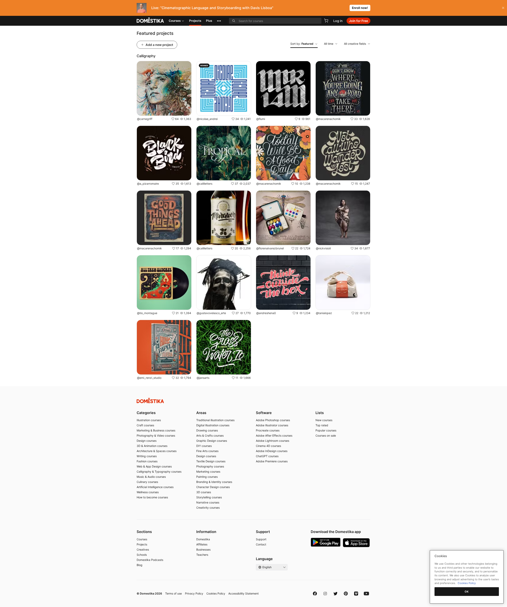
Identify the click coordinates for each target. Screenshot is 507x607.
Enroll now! (360, 8)
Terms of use (173, 593)
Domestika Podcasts (150, 559)
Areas (201, 413)
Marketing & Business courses (156, 430)
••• (219, 21)
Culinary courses (147, 482)
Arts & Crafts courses (210, 435)
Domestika (203, 539)
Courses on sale (325, 435)
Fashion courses (147, 461)
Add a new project (159, 45)
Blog (139, 565)
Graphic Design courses (211, 440)
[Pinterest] (346, 594)
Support (261, 539)
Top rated (321, 425)
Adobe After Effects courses (274, 435)
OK (467, 591)
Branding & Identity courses (214, 482)
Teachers (202, 554)
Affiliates (201, 544)
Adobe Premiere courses (272, 461)
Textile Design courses (210, 461)
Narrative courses (207, 502)
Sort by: (301, 43)
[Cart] (326, 20)
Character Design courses (213, 487)
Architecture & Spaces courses (156, 451)
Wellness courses (148, 492)
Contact (261, 544)
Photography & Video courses (156, 435)
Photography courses (210, 466)
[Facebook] (315, 594)
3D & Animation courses (152, 445)
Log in (338, 21)
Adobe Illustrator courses (272, 425)
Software (264, 413)
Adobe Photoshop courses (273, 420)
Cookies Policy (215, 593)
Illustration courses (149, 420)
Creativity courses (208, 507)
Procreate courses (267, 430)
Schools (142, 554)
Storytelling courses (209, 497)
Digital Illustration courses (212, 425)
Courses (175, 21)
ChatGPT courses (267, 456)
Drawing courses (207, 430)
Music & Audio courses (151, 476)
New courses (323, 420)
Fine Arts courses (207, 451)
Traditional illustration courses (215, 420)
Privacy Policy (194, 593)
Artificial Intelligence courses (155, 487)
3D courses (203, 492)
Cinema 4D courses (268, 445)
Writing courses (147, 456)
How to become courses (152, 497)
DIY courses (204, 445)
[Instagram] (325, 594)
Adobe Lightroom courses (272, 440)
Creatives (143, 549)
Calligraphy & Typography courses (159, 471)
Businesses (203, 549)
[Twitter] (335, 594)
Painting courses (207, 476)
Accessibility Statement (243, 593)
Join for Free (358, 21)
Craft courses (145, 425)
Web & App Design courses (154, 466)
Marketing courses (208, 471)
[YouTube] (366, 594)
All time (328, 43)
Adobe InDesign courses (271, 451)
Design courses (146, 440)
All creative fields (355, 43)
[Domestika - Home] (150, 20)
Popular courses (325, 430)
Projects (195, 21)
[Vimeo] (356, 594)
